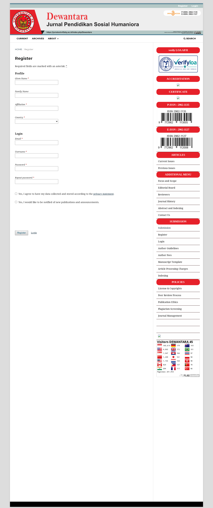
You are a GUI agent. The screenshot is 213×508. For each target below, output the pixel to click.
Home (18, 49)
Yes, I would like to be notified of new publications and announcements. (58, 202)
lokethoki (161, 389)
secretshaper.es (165, 419)
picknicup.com (164, 469)
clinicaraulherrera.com (169, 448)
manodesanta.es (165, 435)
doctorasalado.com (167, 481)
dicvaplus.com (164, 485)
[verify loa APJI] (178, 72)
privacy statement (103, 193)
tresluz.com (162, 431)
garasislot (161, 402)
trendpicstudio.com (167, 460)
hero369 (161, 382)
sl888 (159, 395)
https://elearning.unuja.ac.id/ (172, 415)
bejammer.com (164, 423)
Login (195, 5)
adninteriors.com (166, 494)
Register (183, 5)
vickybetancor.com (167, 473)
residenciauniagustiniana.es (172, 489)
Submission (164, 227)
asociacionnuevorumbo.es (171, 440)
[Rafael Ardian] (159, 336)
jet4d (159, 408)
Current (22, 38)
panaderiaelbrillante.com (170, 498)
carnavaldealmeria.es (168, 444)
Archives (38, 38)
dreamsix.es (163, 452)
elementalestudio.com (168, 427)
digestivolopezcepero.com (171, 477)
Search (191, 38)
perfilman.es (163, 456)
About (52, 38)
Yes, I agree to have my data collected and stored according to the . (66, 193)
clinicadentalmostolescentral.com (175, 464)
